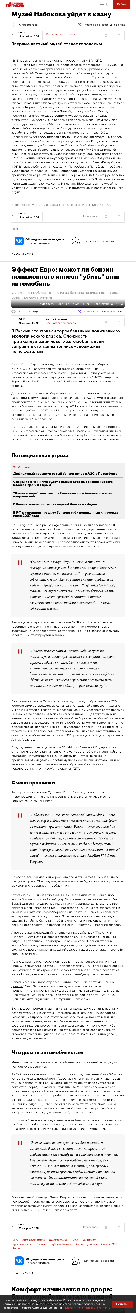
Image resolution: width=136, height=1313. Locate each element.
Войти (121, 4)
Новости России (58, 1240)
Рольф (81, 622)
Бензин (16, 1248)
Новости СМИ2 (22, 253)
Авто (75, 1240)
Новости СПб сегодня (32, 1240)
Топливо (41, 1244)
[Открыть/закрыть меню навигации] (102, 4)
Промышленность (22, 1244)
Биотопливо (89, 1240)
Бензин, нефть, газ (86, 1244)
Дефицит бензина (60, 1244)
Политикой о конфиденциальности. (86, 1307)
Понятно (122, 1304)
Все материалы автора (61, 34)
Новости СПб (109, 1244)
